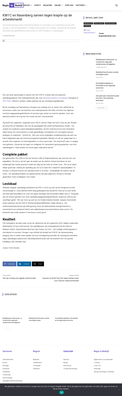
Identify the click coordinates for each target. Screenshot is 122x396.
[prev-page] (4, 328)
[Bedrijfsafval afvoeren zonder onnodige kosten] (41, 307)
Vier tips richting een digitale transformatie (19, 278)
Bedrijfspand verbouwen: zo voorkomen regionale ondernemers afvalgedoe (12, 320)
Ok (62, 392)
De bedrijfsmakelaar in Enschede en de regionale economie (105, 85)
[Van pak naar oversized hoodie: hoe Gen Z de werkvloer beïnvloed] (89, 98)
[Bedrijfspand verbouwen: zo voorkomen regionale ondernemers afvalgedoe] (14, 307)
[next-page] (7, 328)
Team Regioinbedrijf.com (107, 34)
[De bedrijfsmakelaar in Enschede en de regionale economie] (67, 307)
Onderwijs (87, 26)
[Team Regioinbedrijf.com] (90, 35)
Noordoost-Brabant (111, 23)
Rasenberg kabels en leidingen (55, 98)
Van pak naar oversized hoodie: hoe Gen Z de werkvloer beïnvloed (107, 98)
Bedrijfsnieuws (88, 23)
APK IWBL (7, 101)
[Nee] (119, 390)
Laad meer (100, 108)
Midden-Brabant (99, 23)
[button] (116, 5)
